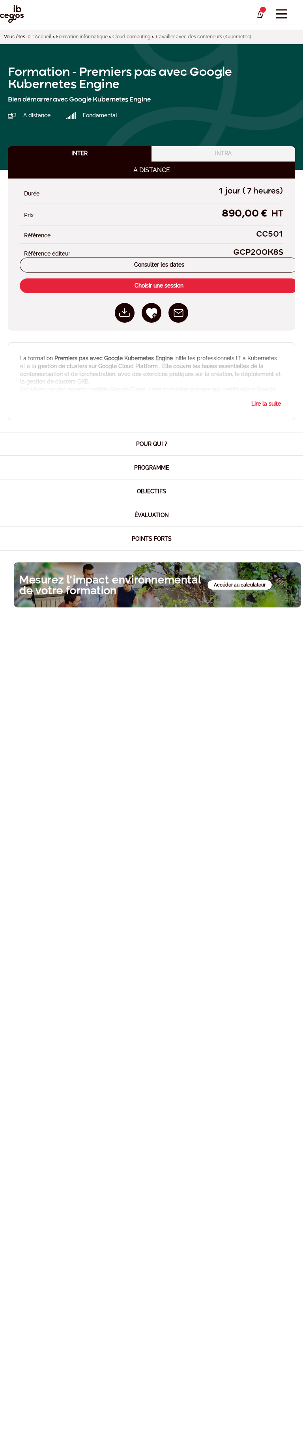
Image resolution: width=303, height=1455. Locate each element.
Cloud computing (131, 36)
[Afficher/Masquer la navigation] (281, 14)
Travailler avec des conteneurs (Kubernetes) (203, 36)
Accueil (43, 36)
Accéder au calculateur (240, 585)
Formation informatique (82, 36)
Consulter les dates (159, 264)
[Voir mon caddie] (260, 15)
